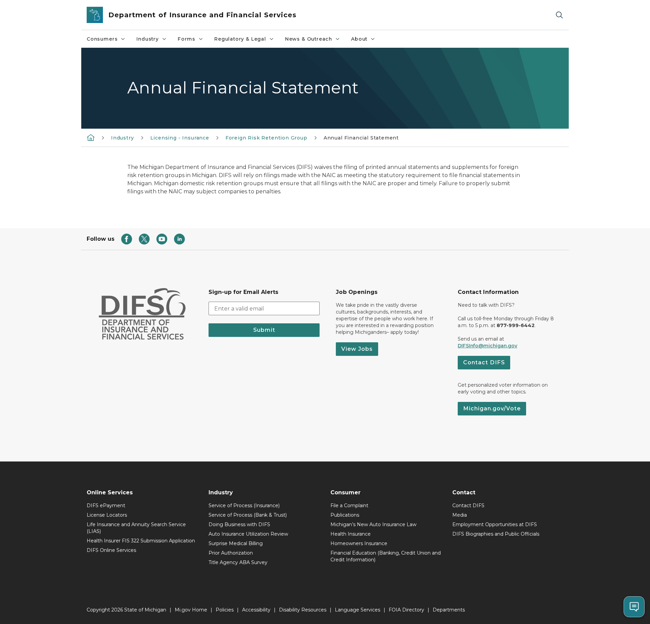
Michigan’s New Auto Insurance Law (373, 524)
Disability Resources (302, 610)
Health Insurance (350, 534)
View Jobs (357, 349)
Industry (147, 39)
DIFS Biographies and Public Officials (495, 534)
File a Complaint (349, 505)
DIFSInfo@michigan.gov (487, 346)
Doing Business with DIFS (239, 524)
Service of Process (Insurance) (244, 505)
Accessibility (256, 610)
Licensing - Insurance (179, 138)
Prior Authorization (231, 553)
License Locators (107, 515)
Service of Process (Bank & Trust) (248, 515)
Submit (264, 330)
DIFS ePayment (106, 505)
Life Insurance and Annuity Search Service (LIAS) (136, 527)
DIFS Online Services (111, 550)
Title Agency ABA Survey (238, 562)
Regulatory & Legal (240, 39)
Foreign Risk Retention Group (266, 138)
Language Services (357, 610)
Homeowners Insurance (358, 543)
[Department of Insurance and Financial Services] (91, 137)
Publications (344, 515)
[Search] (559, 15)
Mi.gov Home (191, 610)
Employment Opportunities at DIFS (494, 524)
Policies (225, 610)
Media (459, 515)
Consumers (102, 39)
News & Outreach (308, 39)
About (359, 39)
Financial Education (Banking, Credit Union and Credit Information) (385, 556)
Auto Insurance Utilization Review (248, 534)
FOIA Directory (406, 610)
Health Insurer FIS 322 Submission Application (141, 541)
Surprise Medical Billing (236, 543)
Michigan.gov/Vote (492, 408)
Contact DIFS (484, 362)
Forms (186, 39)
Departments (449, 610)
